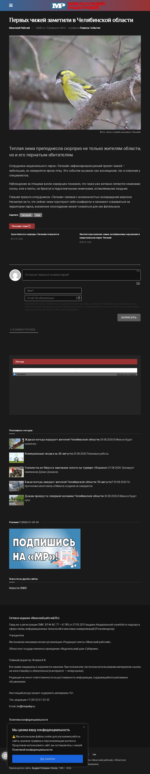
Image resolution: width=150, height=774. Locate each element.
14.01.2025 (18, 239)
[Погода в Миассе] (75, 370)
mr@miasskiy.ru (25, 706)
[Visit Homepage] (77, 5)
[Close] (84, 727)
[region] (47, 745)
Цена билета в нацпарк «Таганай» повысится (35, 234)
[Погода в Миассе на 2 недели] (126, 374)
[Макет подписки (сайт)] (44, 548)
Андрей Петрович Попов (44, 768)
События (95, 28)
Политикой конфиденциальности (32, 749)
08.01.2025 (86, 242)
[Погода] (19, 374)
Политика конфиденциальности (28, 719)
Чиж (37, 215)
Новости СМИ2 (18, 588)
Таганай (26, 215)
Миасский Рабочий (19, 28)
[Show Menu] (11, 5)
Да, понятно (47, 758)
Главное (84, 28)
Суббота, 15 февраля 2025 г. (51, 28)
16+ (94, 754)
